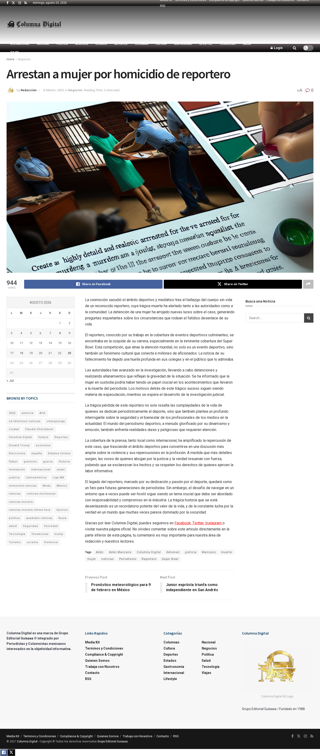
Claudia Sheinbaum (39, 429)
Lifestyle (205, 43)
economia (43, 445)
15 (59, 343)
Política (62, 43)
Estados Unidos (59, 453)
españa (36, 453)
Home (10, 59)
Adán (100, 552)
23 (69, 353)
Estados (101, 43)
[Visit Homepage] (34, 25)
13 (40, 343)
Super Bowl (170, 559)
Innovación (17, 469)
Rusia (63, 518)
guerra (48, 461)
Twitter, (198, 523)
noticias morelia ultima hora (29, 509)
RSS (162, 6)
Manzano (209, 552)
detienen (173, 552)
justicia (191, 552)
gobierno (30, 461)
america (27, 413)
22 (59, 353)
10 (11, 343)
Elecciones (17, 453)
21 (50, 353)
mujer (91, 559)
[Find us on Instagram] (19, 3)
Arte (42, 413)
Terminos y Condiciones (104, 648)
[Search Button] (294, 48)
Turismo (15, 542)
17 (11, 353)
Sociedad (51, 526)
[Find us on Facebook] (7, 3)
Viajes (14, 52)
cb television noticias (25, 421)
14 (50, 343)
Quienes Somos (97, 660)
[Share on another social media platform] (308, 284)
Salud (247, 43)
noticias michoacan (41, 493)
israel (61, 469)
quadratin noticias (39, 518)
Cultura (161, 43)
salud (13, 526)
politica (14, 518)
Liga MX (58, 477)
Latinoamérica (36, 477)
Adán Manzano (120, 552)
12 (31, 343)
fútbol (13, 461)
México (62, 485)
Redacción (29, 90)
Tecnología (227, 43)
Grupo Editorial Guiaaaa (112, 741)
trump (59, 534)
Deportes (120, 43)
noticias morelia (21, 501)
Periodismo (127, 559)
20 (40, 353)
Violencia (51, 542)
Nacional (43, 43)
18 (21, 353)
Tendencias (39, 534)
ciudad (14, 429)
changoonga (56, 421)
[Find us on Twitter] (13, 3)
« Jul (10, 380)
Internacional (20, 43)
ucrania (32, 542)
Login (278, 48)
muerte (226, 552)
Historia (64, 461)
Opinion (62, 509)
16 (69, 343)
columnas (141, 43)
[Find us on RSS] (25, 3)
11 (21, 343)
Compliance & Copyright (104, 654)
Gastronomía (183, 43)
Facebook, (183, 523)
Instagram (214, 523)
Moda (47, 485)
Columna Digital (149, 552)
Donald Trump (19, 445)
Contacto (92, 673)
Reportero (149, 559)
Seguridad (30, 526)
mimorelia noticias (23, 485)
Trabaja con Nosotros (102, 667)
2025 (12, 413)
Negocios (81, 43)
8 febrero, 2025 (53, 90)
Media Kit (92, 642)
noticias (107, 559)
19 (31, 353)
